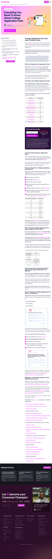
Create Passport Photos (42, 532)
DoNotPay (5, 2)
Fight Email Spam (6, 529)
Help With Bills (17, 533)
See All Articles (47, 467)
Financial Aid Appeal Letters (19, 538)
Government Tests (41, 524)
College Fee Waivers (8, 9)
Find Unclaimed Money (19, 532)
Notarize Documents (41, 525)
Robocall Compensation (7, 532)
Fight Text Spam (6, 530)
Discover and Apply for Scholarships (19, 537)
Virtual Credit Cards (7, 521)
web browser (43, 336)
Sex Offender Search (41, 534)
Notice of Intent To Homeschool (43, 533)
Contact (5, 540)
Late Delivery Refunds (18, 520)
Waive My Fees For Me (10, 30)
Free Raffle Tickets (18, 531)
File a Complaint (29, 520)
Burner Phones (6, 518)
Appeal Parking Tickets (30, 518)
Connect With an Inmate (42, 518)
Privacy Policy (28, 139)
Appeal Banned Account (19, 525)
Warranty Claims (6, 525)
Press (4, 539)
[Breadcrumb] (1, 4)
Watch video (37, 500)
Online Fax (40, 520)
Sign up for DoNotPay (32, 135)
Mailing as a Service (41, 519)
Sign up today (21, 505)
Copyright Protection (30, 519)
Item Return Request (18, 521)
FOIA (39, 526)
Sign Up (10, 61)
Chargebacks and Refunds (19, 524)
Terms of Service (6, 536)
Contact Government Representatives (41, 530)
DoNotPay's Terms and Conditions (43, 138)
